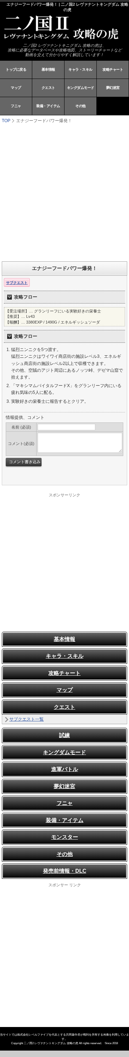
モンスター (64, 837)
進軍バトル (64, 769)
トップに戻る (16, 69)
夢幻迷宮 (113, 88)
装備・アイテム (48, 106)
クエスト (48, 88)
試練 (64, 735)
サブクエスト (17, 283)
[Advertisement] (64, 191)
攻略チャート (112, 69)
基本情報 (48, 69)
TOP (6, 120)
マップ (16, 88)
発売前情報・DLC (64, 871)
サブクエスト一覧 (26, 719)
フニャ (16, 106)
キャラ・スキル (80, 69)
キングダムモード (80, 88)
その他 (80, 106)
